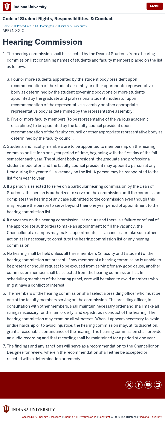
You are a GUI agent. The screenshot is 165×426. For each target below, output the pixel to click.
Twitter (129, 385)
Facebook (139, 385)
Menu (154, 6)
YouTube (148, 385)
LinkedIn (158, 385)
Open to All (70, 417)
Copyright (104, 417)
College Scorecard (50, 417)
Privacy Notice (87, 417)
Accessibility (29, 417)
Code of (58, 18)
